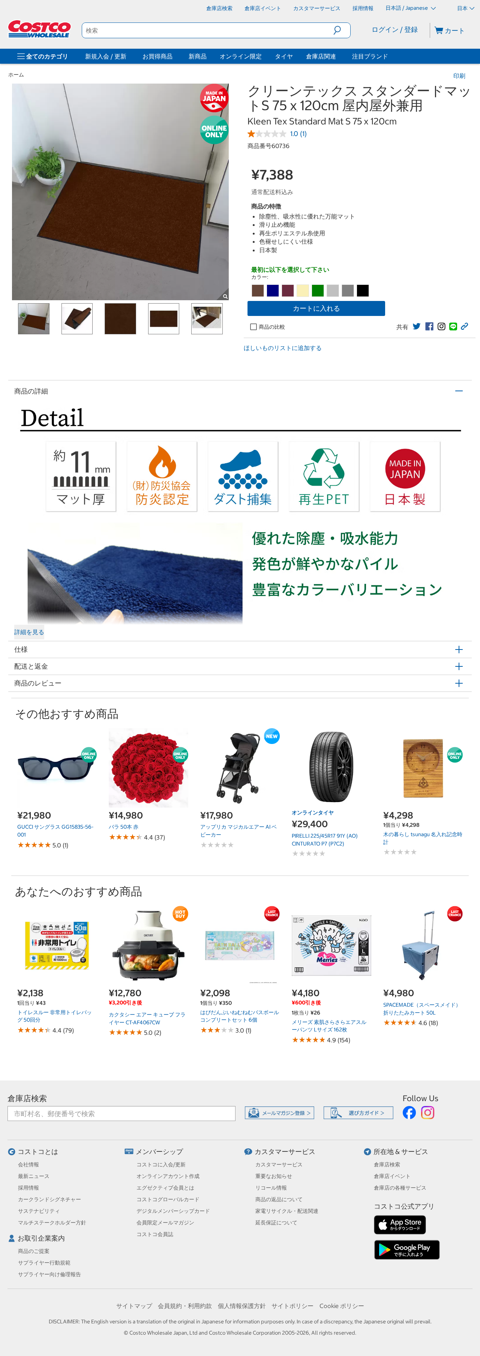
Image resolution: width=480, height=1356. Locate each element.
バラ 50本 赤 (123, 826)
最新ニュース (34, 1176)
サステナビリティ (39, 1211)
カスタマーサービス (285, 1151)
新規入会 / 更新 (105, 56)
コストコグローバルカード (168, 1199)
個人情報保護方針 (242, 1306)
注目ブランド (370, 56)
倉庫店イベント (392, 1176)
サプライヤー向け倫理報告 (49, 1274)
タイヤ (284, 56)
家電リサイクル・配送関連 (286, 1211)
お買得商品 (157, 56)
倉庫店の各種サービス (400, 1187)
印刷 (459, 75)
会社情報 (28, 1164)
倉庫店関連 (321, 56)
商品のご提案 (34, 1251)
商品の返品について (279, 1199)
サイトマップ (134, 1306)
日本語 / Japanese (407, 7)
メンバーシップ (159, 1151)
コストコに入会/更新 (161, 1164)
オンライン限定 (241, 56)
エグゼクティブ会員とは (165, 1187)
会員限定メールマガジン (165, 1222)
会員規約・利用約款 (185, 1306)
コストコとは (38, 1151)
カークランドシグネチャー (49, 1199)
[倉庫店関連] (337, 56)
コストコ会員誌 (154, 1234)
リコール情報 (271, 1187)
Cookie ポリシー (342, 1306)
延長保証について (276, 1222)
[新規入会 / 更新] (127, 56)
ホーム (16, 74)
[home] (40, 28)
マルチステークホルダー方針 (52, 1222)
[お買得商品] (174, 56)
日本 (462, 8)
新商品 (198, 56)
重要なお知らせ (273, 1176)
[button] (341, 30)
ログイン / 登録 (395, 29)
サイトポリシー (293, 1306)
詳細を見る (29, 632)
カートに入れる (316, 308)
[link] (416, 326)
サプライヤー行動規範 (44, 1262)
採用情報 (28, 1187)
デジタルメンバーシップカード (173, 1211)
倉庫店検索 (27, 1098)
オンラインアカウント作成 (168, 1176)
